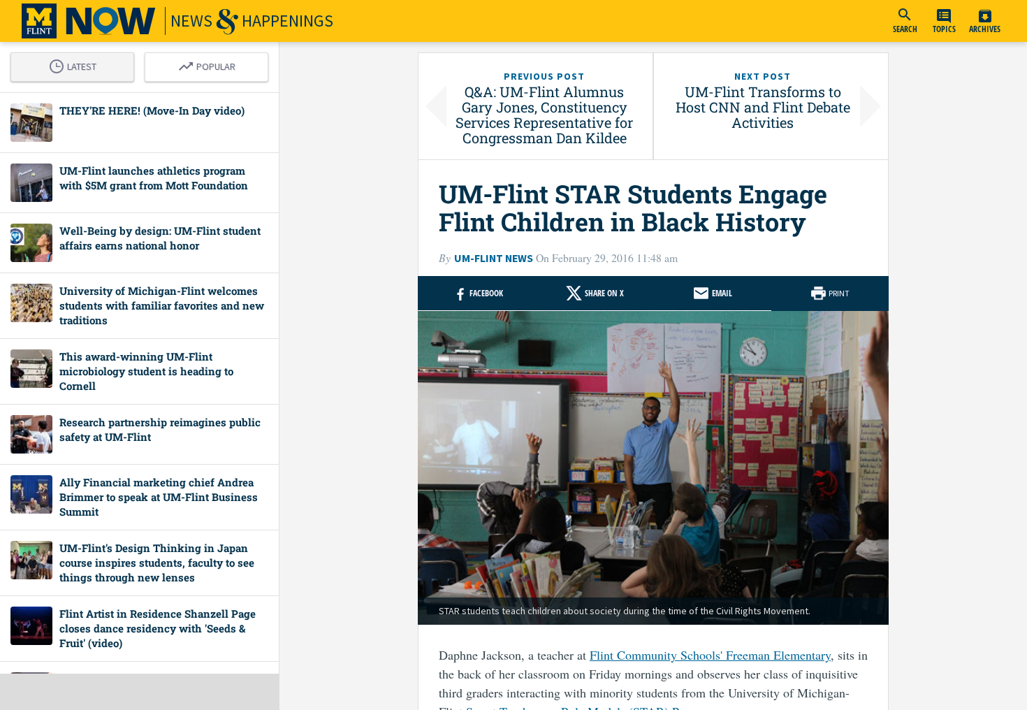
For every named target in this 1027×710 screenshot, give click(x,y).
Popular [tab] (210, 64)
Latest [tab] (76, 64)
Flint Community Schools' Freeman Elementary (710, 654)
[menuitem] (904, 21)
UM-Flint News (493, 258)
